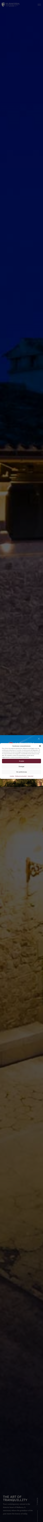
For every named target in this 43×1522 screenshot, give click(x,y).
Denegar (21, 766)
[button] (40, 746)
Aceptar (21, 761)
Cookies (12, 776)
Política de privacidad (21, 776)
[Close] (39, 738)
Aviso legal (30, 776)
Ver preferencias (21, 772)
